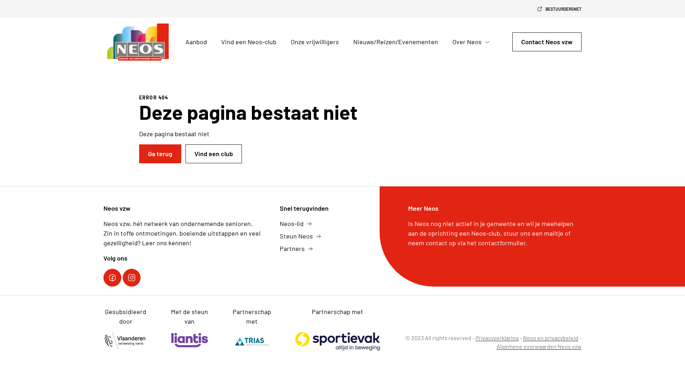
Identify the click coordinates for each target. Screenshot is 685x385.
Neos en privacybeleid (550, 337)
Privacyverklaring (497, 337)
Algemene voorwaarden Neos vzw (539, 346)
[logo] (138, 42)
